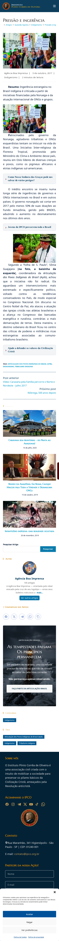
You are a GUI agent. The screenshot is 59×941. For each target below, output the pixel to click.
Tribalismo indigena (24, 366)
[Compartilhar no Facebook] (6, 617)
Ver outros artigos (29, 598)
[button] (54, 892)
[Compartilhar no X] (14, 617)
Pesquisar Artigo (10, 544)
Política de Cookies (20, 937)
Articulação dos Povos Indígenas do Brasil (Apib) (30, 364)
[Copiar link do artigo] (38, 617)
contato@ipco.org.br (26, 854)
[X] (25, 804)
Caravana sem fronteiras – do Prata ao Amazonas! (29, 442)
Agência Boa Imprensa (16, 73)
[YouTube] (31, 804)
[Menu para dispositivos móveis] (54, 6)
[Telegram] (19, 804)
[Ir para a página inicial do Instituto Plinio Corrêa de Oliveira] (29, 817)
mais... (40, 592)
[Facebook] (7, 804)
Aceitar (29, 914)
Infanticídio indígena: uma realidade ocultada (29, 531)
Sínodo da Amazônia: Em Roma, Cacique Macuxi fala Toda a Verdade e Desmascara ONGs (29, 487)
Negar (29, 922)
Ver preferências (29, 930)
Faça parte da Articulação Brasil (29, 688)
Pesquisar (48, 549)
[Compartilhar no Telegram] (22, 617)
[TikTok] (37, 804)
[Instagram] (13, 804)
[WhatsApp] (43, 804)
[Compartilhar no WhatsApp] (30, 617)
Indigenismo (10, 77)
